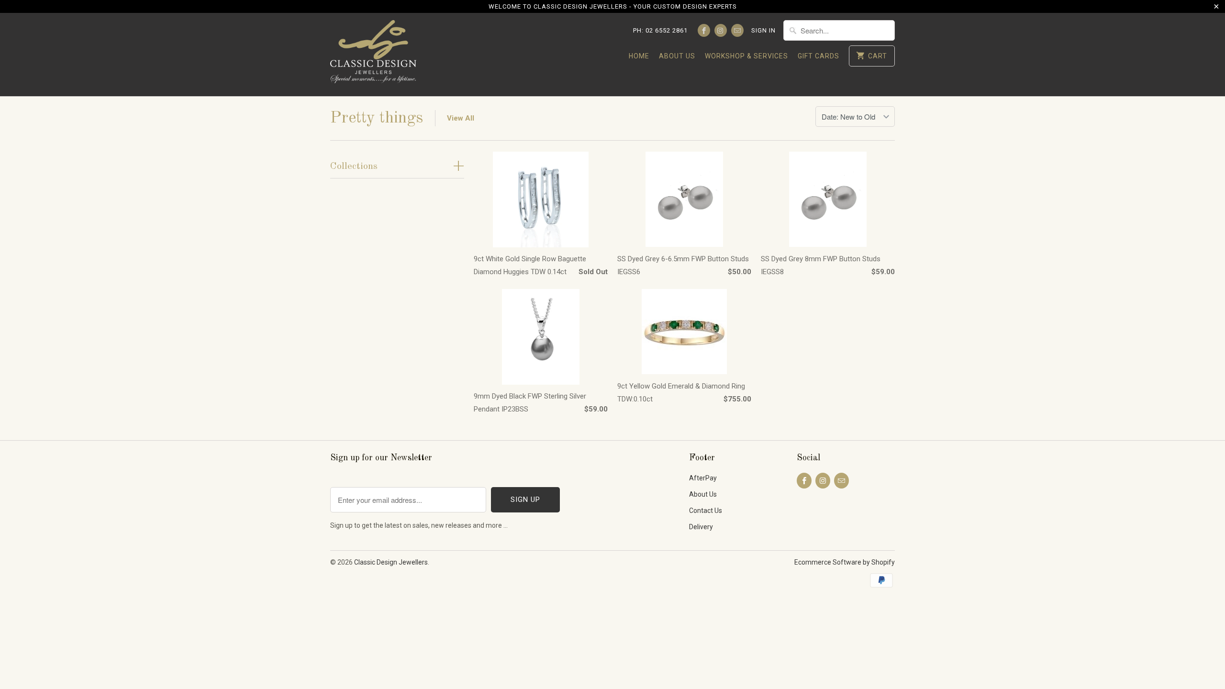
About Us (677, 56)
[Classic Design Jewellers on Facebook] (704, 30)
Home (639, 56)
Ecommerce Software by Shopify (844, 562)
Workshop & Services (746, 56)
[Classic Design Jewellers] (373, 54)
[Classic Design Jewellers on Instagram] (720, 30)
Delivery (701, 527)
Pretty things (376, 118)
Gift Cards (818, 56)
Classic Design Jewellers (391, 562)
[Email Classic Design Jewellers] (737, 30)
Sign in (763, 30)
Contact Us (705, 510)
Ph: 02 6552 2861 (660, 30)
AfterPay (703, 478)
